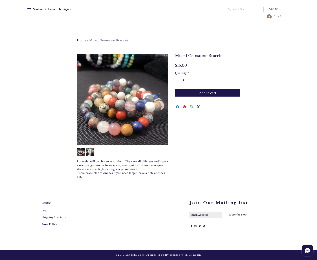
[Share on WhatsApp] (191, 107)
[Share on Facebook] (177, 107)
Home (81, 40)
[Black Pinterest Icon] (199, 225)
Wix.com (195, 254)
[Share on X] (198, 107)
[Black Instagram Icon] (195, 225)
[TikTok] (204, 225)
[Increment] (189, 80)
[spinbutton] (183, 80)
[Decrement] (178, 80)
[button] (28, 8)
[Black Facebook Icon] (191, 225)
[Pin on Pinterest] (184, 107)
